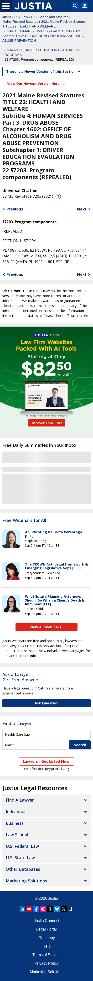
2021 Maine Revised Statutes (63, 21)
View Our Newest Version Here (34, 83)
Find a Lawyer (16, 723)
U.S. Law (21, 17)
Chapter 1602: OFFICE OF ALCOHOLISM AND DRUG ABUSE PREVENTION (43, 38)
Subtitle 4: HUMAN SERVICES (25, 31)
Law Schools (18, 834)
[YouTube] (29, 909)
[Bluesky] (57, 909)
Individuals (17, 811)
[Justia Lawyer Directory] (71, 909)
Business (15, 823)
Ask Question (46, 703)
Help (46, 946)
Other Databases (23, 869)
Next (82, 209)
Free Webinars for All (24, 520)
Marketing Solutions (26, 881)
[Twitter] (64, 909)
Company (46, 938)
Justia (6, 17)
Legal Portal (46, 929)
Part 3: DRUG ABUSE (67, 31)
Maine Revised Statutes (20, 21)
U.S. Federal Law (22, 846)
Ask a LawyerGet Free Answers (20, 676)
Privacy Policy (47, 963)
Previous (14, 209)
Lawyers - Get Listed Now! (46, 761)
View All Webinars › (47, 627)
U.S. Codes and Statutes (49, 17)
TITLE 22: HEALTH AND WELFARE (29, 26)
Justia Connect (46, 921)
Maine (20, 295)
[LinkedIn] (22, 909)
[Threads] (50, 909)
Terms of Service (46, 955)
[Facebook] (36, 909)
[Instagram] (43, 909)
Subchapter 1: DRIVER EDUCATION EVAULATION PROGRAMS (40, 52)
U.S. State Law (20, 857)
